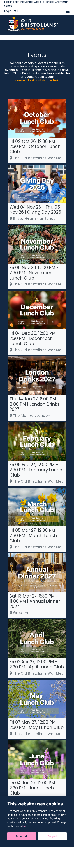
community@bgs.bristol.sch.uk (37, 80)
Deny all (52, 836)
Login (7, 11)
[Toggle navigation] (67, 11)
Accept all (22, 836)
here (25, 826)
